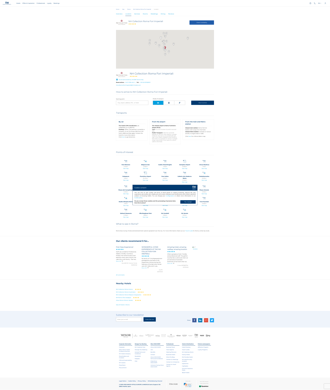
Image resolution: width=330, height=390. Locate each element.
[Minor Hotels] (126, 336)
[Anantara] (135, 336)
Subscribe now (149, 319)
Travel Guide (189, 231)
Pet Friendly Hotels (187, 357)
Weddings (154, 14)
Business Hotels (170, 354)
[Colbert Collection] (190, 336)
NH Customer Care (140, 347)
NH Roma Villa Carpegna (123, 297)
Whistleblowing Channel (155, 381)
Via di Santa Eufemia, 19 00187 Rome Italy (131, 79)
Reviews (171, 14)
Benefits (153, 352)
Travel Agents (170, 349)
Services (137, 14)
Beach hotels (185, 372)
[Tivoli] (158, 336)
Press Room (122, 365)
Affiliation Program (203, 347)
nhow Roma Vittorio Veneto (124, 300)
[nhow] (178, 335)
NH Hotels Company (125, 353)
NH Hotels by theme (187, 352)
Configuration (170, 195)
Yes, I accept (188, 201)
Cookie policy (138, 197)
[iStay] (208, 336)
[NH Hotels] (196, 336)
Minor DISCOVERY (156, 347)
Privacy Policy (142, 381)
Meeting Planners (171, 352)
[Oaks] (202, 336)
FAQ (136, 361)
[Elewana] (141, 335)
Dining (163, 14)
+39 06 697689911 (145, 82)
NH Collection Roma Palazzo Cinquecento (128, 295)
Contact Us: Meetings (172, 359)
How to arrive (203, 103)
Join (152, 349)
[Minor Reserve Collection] (163, 336)
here (123, 137)
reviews (195, 249)
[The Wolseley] (149, 336)
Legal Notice (122, 381)
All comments (120, 275)
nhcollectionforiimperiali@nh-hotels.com (128, 85)
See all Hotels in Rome (123, 305)
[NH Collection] (171, 336)
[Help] (310, 3)
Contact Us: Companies (172, 362)
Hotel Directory (186, 347)
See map (125, 168)
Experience (185, 363)
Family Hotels (186, 354)
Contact (153, 354)
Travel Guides (185, 349)
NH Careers (122, 362)
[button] (165, 50)
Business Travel (170, 347)
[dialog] (165, 195)
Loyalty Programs (203, 349)
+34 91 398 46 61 (130, 82)
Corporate (122, 347)
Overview (119, 14)
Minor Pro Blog (170, 357)
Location (128, 14)
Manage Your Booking (141, 349)
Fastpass (137, 358)
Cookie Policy (132, 381)
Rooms (145, 14)
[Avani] (184, 336)
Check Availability (201, 22)
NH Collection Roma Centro (124, 289)
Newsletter (138, 356)
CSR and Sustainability (125, 360)
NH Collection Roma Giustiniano (126, 292)
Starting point (120, 99)
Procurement (122, 367)
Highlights (185, 366)
